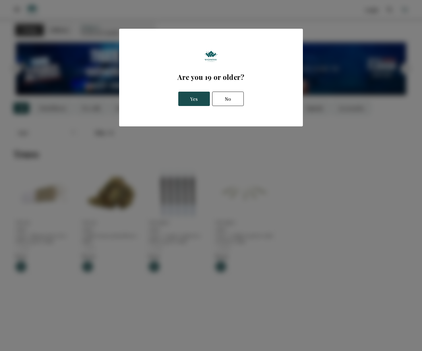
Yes (194, 99)
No (228, 99)
